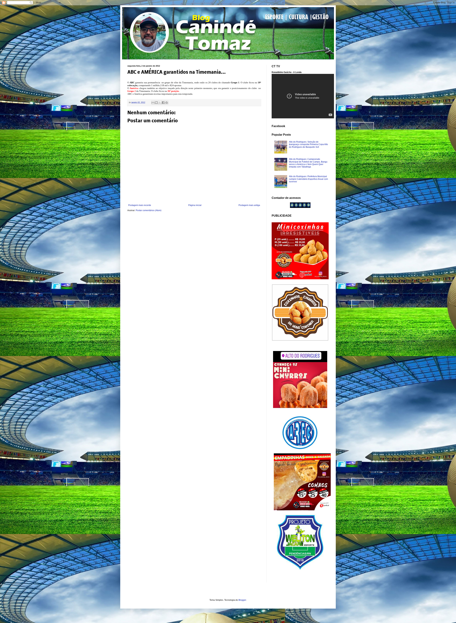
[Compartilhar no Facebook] (163, 102)
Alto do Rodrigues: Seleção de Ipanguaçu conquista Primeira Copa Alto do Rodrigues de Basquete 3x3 (308, 144)
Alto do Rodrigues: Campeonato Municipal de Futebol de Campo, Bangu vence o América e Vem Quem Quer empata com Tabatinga (308, 163)
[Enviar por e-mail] (153, 102)
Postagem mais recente (139, 205)
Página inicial (194, 205)
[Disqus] (194, 261)
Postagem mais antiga (249, 205)
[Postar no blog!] (156, 102)
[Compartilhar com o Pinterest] (166, 102)
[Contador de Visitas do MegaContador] (300, 207)
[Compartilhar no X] (160, 102)
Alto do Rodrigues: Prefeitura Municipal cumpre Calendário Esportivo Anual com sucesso (308, 179)
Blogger (242, 600)
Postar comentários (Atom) (148, 210)
